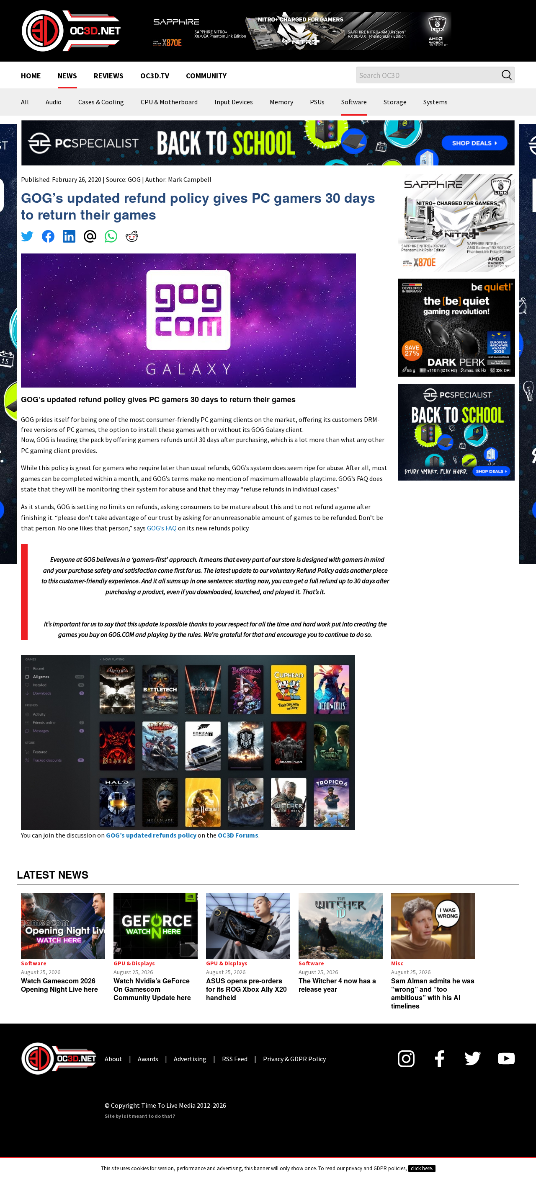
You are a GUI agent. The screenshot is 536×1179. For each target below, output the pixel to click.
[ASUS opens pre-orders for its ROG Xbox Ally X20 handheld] (248, 926)
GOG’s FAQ (162, 528)
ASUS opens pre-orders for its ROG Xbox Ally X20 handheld (246, 989)
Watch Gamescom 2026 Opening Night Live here (59, 985)
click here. (422, 1168)
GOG (134, 179)
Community (206, 76)
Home (31, 76)
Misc (397, 963)
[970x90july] (268, 142)
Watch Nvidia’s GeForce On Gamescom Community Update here (152, 989)
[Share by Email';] (90, 237)
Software (354, 102)
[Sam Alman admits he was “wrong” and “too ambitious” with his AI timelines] (433, 926)
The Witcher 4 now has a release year (337, 985)
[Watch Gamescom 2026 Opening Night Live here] (63, 926)
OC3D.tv (154, 76)
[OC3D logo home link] (71, 30)
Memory (281, 102)
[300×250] (456, 431)
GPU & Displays (134, 963)
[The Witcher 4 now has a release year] (341, 926)
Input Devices (233, 102)
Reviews (109, 76)
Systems (435, 102)
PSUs (317, 102)
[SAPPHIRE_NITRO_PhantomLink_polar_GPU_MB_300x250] (456, 222)
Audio (54, 102)
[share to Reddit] (132, 237)
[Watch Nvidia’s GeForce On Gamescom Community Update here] (155, 926)
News (67, 76)
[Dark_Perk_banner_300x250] (456, 327)
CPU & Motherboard (169, 102)
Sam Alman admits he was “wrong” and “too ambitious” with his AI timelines (432, 993)
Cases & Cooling (101, 102)
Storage (395, 102)
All (25, 102)
